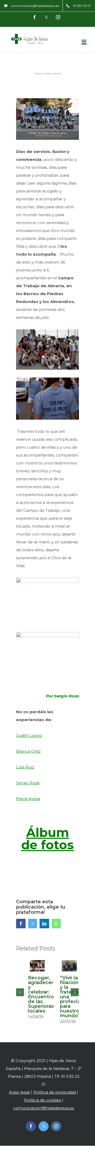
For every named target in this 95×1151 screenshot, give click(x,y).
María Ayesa (28, 798)
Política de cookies (42, 1100)
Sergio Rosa (27, 782)
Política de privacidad (54, 1092)
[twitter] (44, 1126)
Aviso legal (19, 1092)
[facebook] (31, 1126)
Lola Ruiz (25, 767)
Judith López (29, 735)
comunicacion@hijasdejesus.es (43, 1107)
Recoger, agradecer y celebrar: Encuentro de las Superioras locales (41, 994)
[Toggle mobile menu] (84, 41)
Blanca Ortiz (28, 751)
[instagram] (56, 1126)
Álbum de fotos (47, 838)
